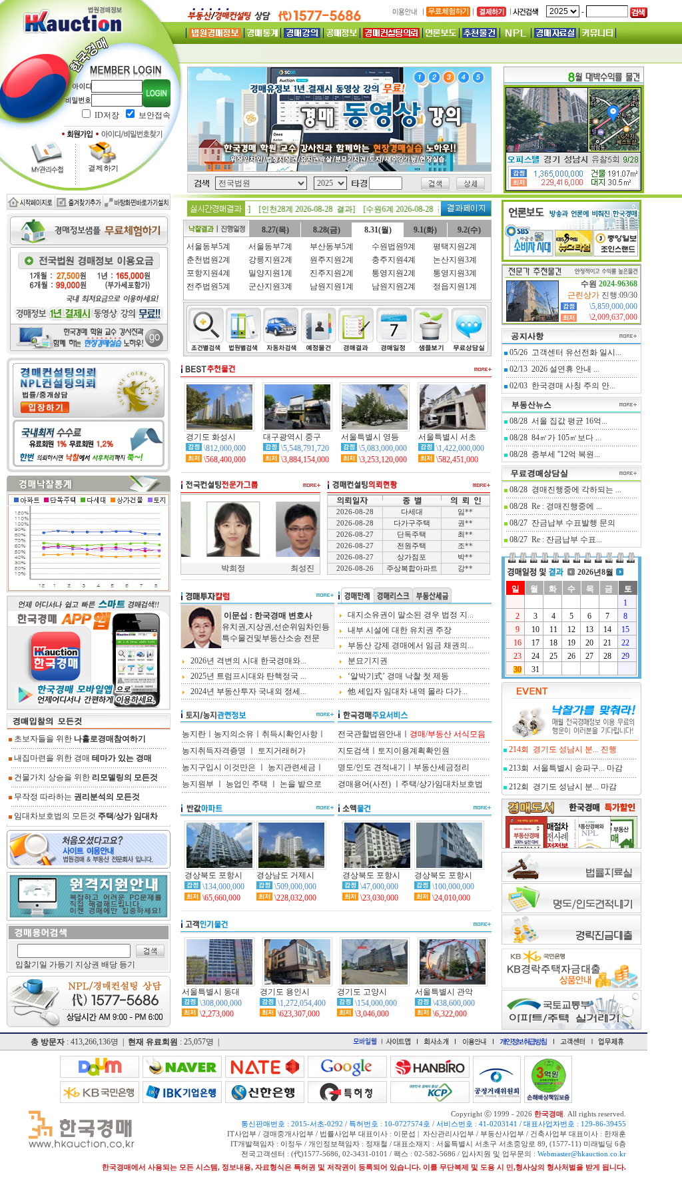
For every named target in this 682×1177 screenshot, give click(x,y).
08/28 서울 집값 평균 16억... (558, 421)
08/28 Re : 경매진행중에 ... (556, 506)
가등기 (61, 964)
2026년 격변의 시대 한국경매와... (247, 660)
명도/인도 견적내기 (372, 767)
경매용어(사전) (365, 784)
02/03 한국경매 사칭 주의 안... (562, 385)
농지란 (194, 734)
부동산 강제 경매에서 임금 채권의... (410, 645)
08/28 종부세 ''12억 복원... (555, 454)
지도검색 (354, 750)
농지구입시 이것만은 (219, 767)
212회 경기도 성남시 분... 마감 (563, 786)
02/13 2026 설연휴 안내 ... (554, 369)
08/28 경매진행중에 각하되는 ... (565, 489)
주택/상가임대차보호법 (442, 784)
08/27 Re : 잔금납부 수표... (556, 539)
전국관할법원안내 (370, 734)
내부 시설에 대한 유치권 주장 (399, 630)
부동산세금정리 (442, 767)
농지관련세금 (292, 767)
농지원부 (198, 784)
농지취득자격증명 (214, 750)
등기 (127, 964)
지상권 (87, 964)
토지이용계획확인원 (414, 750)
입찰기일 (31, 964)
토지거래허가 (282, 750)
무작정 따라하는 (76, 796)
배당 (109, 964)
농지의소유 (234, 734)
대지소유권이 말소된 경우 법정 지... (410, 614)
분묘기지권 (367, 660)
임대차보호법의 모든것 (85, 816)
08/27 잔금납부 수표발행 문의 (562, 523)
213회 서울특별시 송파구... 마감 (566, 768)
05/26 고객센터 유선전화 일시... (565, 352)
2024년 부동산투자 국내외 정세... (247, 691)
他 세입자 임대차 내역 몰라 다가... (407, 691)
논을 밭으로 (301, 784)
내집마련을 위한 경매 (82, 758)
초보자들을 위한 (79, 738)
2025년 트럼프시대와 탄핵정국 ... (247, 676)
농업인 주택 (247, 784)
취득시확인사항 (290, 734)
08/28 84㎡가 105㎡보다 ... (555, 437)
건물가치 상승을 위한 (85, 777)
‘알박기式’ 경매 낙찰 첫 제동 (397, 676)
